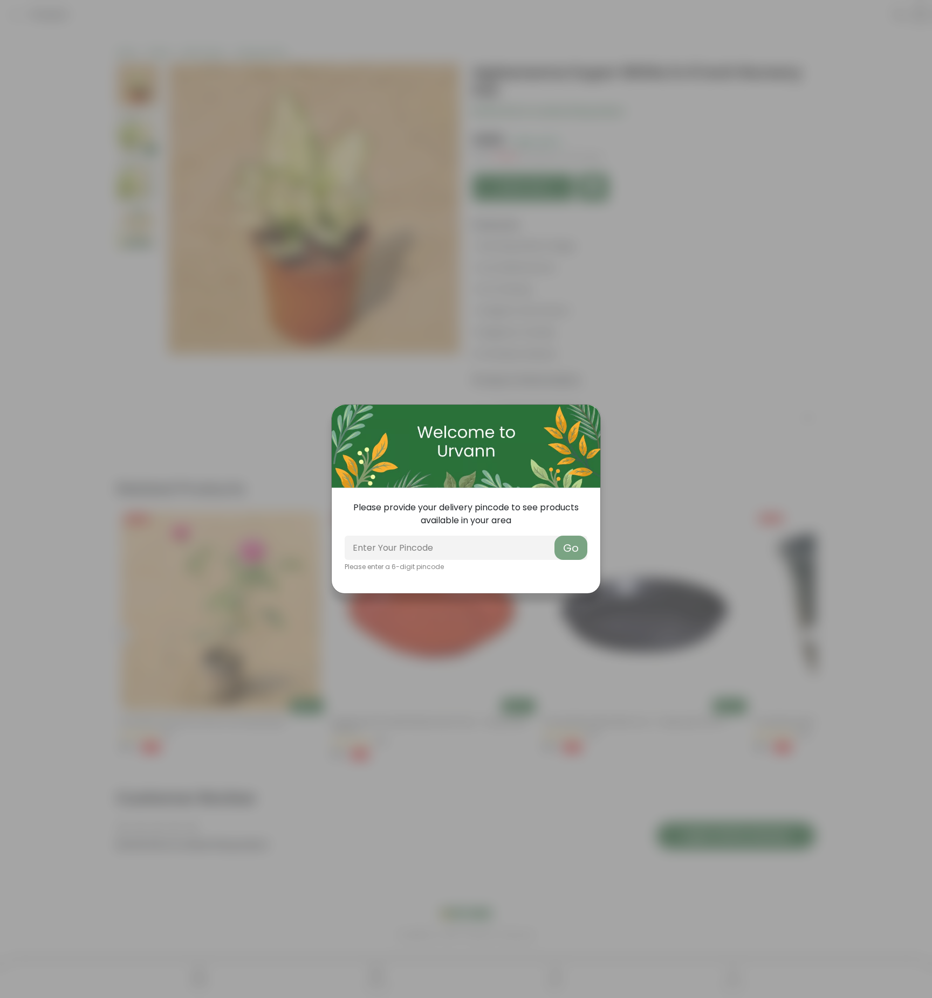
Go (571, 548)
